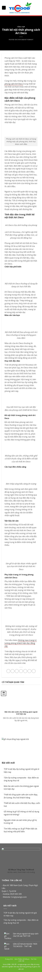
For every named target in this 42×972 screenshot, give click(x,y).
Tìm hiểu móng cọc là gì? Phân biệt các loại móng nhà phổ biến (20, 830)
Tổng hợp (21, 27)
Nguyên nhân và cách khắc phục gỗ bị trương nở (20, 821)
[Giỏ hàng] (39, 7)
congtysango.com (24, 964)
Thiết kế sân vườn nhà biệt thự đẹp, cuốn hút (22, 804)
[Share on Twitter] (17, 671)
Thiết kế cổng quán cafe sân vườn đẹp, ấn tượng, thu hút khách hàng (21, 796)
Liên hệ (21, 961)
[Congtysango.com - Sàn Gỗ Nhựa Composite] (20, 8)
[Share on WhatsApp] (8, 671)
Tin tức (33, 959)
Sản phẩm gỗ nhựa (21, 959)
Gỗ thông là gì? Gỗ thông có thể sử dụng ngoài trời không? (21, 813)
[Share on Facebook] (12, 671)
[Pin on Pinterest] (25, 671)
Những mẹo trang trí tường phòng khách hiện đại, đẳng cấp (21, 643)
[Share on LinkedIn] (34, 671)
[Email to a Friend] (21, 671)
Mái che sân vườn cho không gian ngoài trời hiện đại (21, 787)
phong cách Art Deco (14, 84)
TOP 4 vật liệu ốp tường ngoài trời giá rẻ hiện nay (21, 770)
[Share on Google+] (29, 671)
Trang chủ (9, 959)
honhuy (30, 39)
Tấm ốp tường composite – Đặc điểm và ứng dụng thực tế (21, 779)
